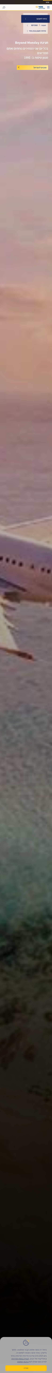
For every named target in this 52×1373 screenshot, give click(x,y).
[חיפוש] (4, 7)
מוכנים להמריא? (40, 67)
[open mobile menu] (48, 7)
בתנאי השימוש (22, 1361)
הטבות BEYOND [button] (38, 25)
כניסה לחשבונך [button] (41, 19)
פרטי (47, 2)
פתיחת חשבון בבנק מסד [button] (37, 31)
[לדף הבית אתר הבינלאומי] (40, 7)
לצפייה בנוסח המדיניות (20, 1358)
